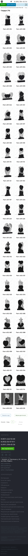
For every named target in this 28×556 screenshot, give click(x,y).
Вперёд (20, 422)
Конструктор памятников (9, 514)
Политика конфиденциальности (9, 549)
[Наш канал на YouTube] (6, 455)
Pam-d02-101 (7, 370)
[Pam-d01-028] (21, 19)
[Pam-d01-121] (7, 171)
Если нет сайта (5, 480)
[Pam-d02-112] (7, 380)
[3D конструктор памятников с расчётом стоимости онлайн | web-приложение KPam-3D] (2, 1)
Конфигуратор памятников (10, 516)
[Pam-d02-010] (21, 228)
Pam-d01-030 (7, 48)
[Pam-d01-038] (7, 76)
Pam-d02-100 (20, 351)
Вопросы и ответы (7, 490)
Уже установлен (6, 509)
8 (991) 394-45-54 (20, 2)
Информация (5, 495)
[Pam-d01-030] (7, 38)
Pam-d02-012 (7, 256)
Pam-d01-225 (20, 218)
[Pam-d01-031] (21, 38)
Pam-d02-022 (20, 256)
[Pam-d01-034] (21, 57)
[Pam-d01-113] (21, 152)
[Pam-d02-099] (7, 342)
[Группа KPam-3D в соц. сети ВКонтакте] (3, 455)
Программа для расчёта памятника (12, 507)
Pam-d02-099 (7, 351)
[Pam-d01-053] (7, 114)
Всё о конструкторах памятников (11, 497)
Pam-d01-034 (20, 67)
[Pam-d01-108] (7, 133)
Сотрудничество (6, 492)
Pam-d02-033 (7, 294)
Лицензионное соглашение (10, 521)
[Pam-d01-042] (7, 95)
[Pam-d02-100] (21, 342)
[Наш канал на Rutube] (10, 455)
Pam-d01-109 (20, 143)
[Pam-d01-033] (7, 57)
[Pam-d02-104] (21, 361)
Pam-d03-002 (7, 408)
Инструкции (5, 478)
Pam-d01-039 (20, 86)
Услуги (3, 499)
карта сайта (4, 551)
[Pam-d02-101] (7, 361)
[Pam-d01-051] (21, 95)
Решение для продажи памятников (12, 511)
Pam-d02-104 (20, 370)
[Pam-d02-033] (7, 285)
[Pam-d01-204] (21, 190)
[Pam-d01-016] (7, 19)
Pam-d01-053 (7, 124)
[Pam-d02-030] (7, 266)
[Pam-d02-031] (21, 266)
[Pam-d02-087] (7, 323)
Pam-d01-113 (21, 162)
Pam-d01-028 (20, 29)
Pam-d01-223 (7, 218)
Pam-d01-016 (7, 29)
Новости (3, 487)
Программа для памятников (10, 519)
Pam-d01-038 (7, 86)
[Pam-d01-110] (7, 152)
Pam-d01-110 (7, 162)
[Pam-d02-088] (21, 323)
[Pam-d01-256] (7, 228)
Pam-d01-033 (7, 67)
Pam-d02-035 (7, 313)
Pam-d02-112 (7, 389)
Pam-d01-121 (7, 181)
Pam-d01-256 (7, 237)
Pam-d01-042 (7, 105)
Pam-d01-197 (7, 199)
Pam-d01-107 (20, 124)
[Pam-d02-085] (21, 304)
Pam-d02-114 (20, 389)
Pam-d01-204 (20, 199)
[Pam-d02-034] (21, 285)
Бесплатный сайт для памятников (12, 502)
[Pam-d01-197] (7, 190)
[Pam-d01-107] (21, 114)
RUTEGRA (4, 554)
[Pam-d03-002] (7, 399)
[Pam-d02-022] (21, 247)
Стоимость (4, 483)
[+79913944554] (11, 2)
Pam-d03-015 (20, 408)
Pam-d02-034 (20, 294)
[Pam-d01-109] (21, 133)
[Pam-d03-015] (21, 399)
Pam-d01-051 (20, 105)
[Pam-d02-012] (7, 247)
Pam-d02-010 (20, 237)
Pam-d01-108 (7, 143)
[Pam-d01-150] (21, 171)
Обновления (5, 485)
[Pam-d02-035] (7, 304)
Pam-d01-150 (20, 181)
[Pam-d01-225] (21, 209)
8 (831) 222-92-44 (8, 439)
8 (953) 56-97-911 (8, 441)
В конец (20, 424)
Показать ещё (6, 415)
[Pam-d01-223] (7, 209)
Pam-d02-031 (20, 275)
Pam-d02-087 (7, 332)
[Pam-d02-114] (21, 380)
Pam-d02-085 (20, 313)
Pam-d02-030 (7, 275)
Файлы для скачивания (8, 504)
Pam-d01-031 (20, 48)
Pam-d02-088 (20, 332)
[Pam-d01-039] (21, 76)
